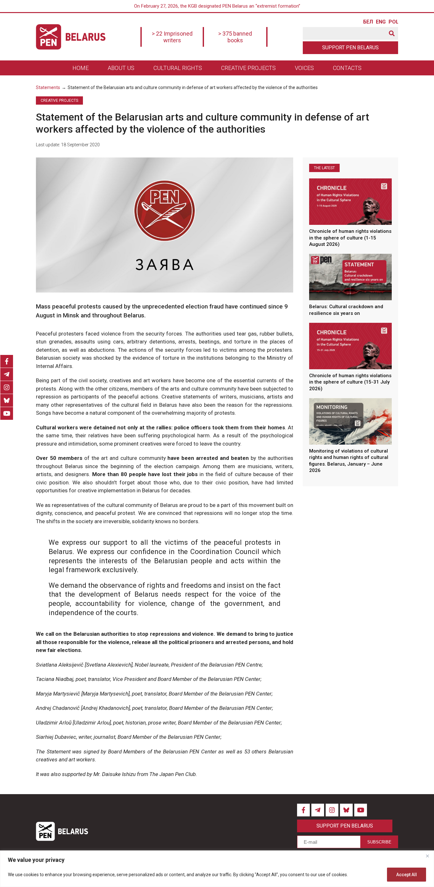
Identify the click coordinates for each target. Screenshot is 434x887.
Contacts (347, 68)
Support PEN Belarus (350, 48)
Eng (380, 21)
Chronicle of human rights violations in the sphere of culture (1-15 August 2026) (350, 237)
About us (121, 68)
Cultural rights (177, 68)
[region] (217, 868)
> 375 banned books (235, 37)
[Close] (427, 856)
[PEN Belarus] (70, 37)
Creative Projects (59, 100)
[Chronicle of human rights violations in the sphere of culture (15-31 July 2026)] (350, 345)
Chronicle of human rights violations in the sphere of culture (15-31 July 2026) (350, 382)
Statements (48, 87)
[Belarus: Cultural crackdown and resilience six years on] (350, 277)
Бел (368, 21)
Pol (393, 21)
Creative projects (248, 68)
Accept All (406, 874)
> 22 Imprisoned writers (172, 37)
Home (80, 68)
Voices (304, 68)
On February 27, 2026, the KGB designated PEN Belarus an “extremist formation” (217, 6)
